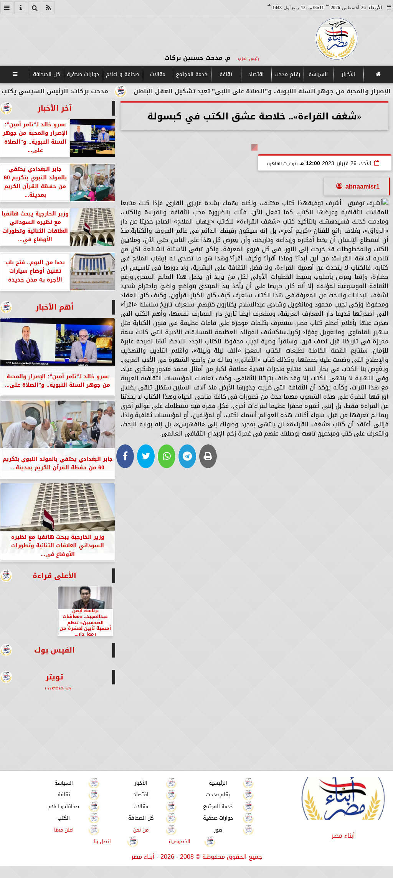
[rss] (48, 8)
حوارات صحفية (83, 74)
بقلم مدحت (287, 74)
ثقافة (226, 74)
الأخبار (348, 74)
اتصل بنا (102, 841)
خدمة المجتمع (192, 74)
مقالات (157, 74)
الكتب (64, 818)
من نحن (141, 830)
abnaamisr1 (362, 186)
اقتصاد (256, 74)
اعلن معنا (64, 830)
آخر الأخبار (55, 108)
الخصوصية (179, 841)
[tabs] (7, 8)
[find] (34, 8)
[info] (21, 8)
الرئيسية (218, 783)
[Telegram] (187, 456)
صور (218, 830)
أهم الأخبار (55, 307)
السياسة (318, 74)
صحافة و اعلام (122, 74)
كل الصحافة (46, 74)
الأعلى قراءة (54, 575)
